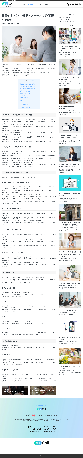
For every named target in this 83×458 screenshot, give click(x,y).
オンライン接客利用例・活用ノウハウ (67, 21)
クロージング (23, 102)
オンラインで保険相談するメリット (27, 86)
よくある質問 (44, 450)
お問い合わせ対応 (24, 97)
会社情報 (49, 450)
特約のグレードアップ (25, 107)
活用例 (33, 450)
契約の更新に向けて (23, 104)
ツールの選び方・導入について (66, 19)
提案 (21, 100)
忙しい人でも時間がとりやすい (27, 90)
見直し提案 (22, 106)
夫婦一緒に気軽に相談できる (26, 91)
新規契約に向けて (23, 95)
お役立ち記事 (38, 450)
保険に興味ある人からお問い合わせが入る (29, 88)
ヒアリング (22, 99)
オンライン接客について (64, 17)
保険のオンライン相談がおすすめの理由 (28, 83)
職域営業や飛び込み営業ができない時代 (29, 84)
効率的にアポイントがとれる (26, 93)
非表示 (32, 80)
